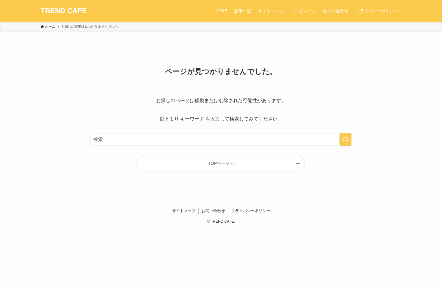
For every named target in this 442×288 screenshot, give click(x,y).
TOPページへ (221, 163)
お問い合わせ (213, 210)
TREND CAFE (64, 10)
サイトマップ (183, 210)
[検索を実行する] (345, 139)
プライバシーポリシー (250, 210)
